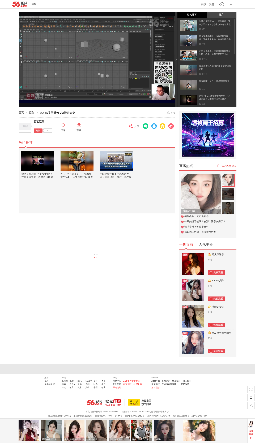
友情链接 (155, 384)
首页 (21, 112)
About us (155, 381)
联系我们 (176, 381)
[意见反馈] (251, 405)
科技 (64, 387)
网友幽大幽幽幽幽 (221, 333)
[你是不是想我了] (201, 175)
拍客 (103, 387)
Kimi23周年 (218, 280)
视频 (46, 381)
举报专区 (127, 384)
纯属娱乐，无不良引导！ (197, 216)
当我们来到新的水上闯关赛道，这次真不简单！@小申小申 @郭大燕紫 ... (215, 24)
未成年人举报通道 (131, 381)
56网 (94, 402)
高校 (96, 381)
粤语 (103, 381)
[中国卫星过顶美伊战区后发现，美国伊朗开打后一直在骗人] (116, 161)
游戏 (88, 384)
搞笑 (64, 384)
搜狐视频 (115, 402)
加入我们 (187, 381)
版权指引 (155, 387)
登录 (203, 4)
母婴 (96, 387)
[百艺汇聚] (25, 126)
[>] (221, 4)
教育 (72, 387)
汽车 (80, 387)
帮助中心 (117, 381)
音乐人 (73, 384)
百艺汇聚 (39, 121)
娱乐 (103, 384)
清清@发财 (218, 307)
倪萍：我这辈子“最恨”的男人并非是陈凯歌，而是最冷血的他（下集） (37, 177)
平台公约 (117, 387)
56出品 (89, 381)
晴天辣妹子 (218, 254)
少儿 (88, 387)
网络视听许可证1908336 (59, 416)
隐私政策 (185, 384)
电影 (72, 381)
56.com (19, 5)
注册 (211, 4)
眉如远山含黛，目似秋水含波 (200, 232)
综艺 (80, 381)
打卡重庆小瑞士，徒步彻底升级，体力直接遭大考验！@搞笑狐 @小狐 (215, 39)
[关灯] (251, 397)
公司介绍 (166, 381)
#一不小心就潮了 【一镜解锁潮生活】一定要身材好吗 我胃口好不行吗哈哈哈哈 (77, 177)
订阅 (38, 130)
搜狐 (140, 402)
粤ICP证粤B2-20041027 (158, 416)
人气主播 (206, 244)
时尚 (96, 384)
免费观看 (218, 272)
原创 (32, 112)
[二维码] (251, 389)
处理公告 (138, 384)
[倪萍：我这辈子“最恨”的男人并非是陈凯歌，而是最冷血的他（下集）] (37, 161)
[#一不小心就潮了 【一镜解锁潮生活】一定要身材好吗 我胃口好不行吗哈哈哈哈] (77, 161)
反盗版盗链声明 (169, 384)
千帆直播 (186, 244)
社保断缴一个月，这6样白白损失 (214, 81)
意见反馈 (117, 384)
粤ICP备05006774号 (134, 416)
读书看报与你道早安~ (196, 226)
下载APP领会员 (228, 166)
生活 (80, 384)
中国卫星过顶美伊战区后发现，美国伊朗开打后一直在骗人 (115, 177)
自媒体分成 (49, 384)
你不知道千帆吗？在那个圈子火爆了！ (205, 221)
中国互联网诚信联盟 (83, 416)
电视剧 (65, 381)
